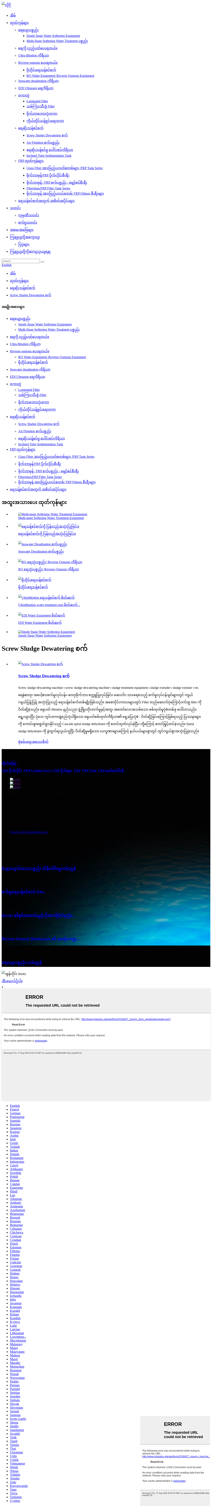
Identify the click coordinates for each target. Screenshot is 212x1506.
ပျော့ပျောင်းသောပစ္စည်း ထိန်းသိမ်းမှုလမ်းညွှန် (39, 868)
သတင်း (15, 208)
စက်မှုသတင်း (27, 222)
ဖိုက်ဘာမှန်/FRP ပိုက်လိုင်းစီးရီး (47, 175)
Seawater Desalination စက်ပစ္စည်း (41, 551)
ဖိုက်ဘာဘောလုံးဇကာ (41, 113)
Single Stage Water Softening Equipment (53, 35)
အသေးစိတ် (40, 741)
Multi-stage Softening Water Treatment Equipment (51, 518)
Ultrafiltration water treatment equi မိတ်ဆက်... (49, 605)
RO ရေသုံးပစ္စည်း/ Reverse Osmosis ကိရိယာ (48, 569)
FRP (77, 770)
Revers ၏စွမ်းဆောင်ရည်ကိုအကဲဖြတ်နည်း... (38, 915)
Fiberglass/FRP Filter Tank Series (48, 188)
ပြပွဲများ (23, 244)
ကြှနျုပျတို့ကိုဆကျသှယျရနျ (30, 251)
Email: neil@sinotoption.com (29, 832)
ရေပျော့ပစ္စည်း (28, 30)
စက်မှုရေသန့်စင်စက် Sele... (24, 891)
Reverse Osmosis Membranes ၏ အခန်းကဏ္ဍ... (41, 938)
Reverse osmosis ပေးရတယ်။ (38, 62)
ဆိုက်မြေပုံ (9, 763)
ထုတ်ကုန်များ (19, 22)
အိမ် (13, 15)
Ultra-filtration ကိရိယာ (33, 55)
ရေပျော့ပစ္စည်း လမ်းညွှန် (22, 962)
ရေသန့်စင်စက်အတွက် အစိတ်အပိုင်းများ (46, 200)
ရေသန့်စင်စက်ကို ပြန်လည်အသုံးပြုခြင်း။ (47, 533)
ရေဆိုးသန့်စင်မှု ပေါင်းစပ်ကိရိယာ (49, 150)
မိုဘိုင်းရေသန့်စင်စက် (41, 70)
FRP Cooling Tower (38, 770)
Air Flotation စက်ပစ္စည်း (43, 142)
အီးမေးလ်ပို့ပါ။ (12, 981)
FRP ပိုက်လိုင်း (12, 770)
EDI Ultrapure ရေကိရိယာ (35, 88)
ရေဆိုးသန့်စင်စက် (30, 128)
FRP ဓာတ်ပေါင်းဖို (111, 770)
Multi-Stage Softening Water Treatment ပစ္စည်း (57, 41)
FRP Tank (89, 770)
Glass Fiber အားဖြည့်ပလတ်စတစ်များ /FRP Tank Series (64, 168)
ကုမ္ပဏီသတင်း (28, 215)
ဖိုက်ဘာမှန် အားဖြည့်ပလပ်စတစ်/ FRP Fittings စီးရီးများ (65, 193)
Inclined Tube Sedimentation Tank (48, 155)
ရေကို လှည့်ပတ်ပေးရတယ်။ (37, 48)
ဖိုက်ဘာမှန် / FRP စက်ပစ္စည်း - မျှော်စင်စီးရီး (56, 182)
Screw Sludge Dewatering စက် (47, 135)
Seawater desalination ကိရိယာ (38, 81)
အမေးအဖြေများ (22, 229)
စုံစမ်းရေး (25, 741)
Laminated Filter (37, 101)
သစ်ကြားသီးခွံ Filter (40, 106)
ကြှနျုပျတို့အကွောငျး (25, 237)
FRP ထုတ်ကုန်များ (31, 161)
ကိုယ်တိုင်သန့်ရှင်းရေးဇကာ (45, 121)
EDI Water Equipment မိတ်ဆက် (40, 622)
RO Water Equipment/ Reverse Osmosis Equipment (60, 75)
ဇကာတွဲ (23, 95)
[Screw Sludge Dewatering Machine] (40, 664)
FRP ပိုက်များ (62, 770)
